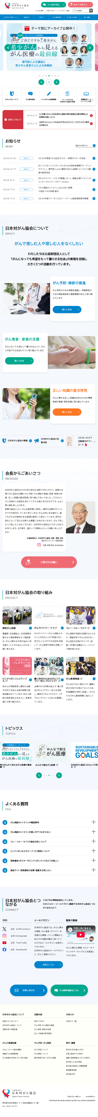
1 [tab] (39, 75)
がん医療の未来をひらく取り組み (15, 1058)
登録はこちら (48, 965)
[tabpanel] (49, 47)
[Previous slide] (39, 775)
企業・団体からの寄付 (74, 1054)
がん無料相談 (54, 5)
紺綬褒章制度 (71, 1070)
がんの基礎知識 (56, 17)
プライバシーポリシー (74, 1096)
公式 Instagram (19, 936)
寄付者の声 (70, 1074)
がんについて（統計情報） (12, 1050)
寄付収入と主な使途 (74, 1062)
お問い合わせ (50, 10)
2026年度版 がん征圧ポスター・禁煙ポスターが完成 (62, 158)
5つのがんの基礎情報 (49, 99)
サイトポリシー (90, 1096)
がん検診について (41, 1054)
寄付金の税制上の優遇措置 (76, 1066)
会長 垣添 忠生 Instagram (53, 545)
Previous (8, 47)
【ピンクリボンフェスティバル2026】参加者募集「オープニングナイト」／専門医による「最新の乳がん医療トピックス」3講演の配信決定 (65, 169)
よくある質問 (39, 10)
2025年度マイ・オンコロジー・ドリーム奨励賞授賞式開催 (63, 198)
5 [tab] (52, 75)
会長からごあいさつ (10, 1021)
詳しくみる (67, 309)
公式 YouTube (19, 943)
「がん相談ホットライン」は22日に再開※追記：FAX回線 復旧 (55, 189)
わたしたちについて (11, 99)
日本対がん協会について (11, 17)
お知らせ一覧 (71, 1021)
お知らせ (41, 17)
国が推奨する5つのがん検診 (45, 1058)
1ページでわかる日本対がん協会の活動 (67, 100)
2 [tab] (42, 75)
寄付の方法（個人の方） (75, 1050)
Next (90, 47)
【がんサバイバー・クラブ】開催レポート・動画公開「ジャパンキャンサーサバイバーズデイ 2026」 (64, 180)
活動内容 (26, 17)
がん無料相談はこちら (69, 990)
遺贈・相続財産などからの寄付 (78, 1058)
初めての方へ (39, 1021)
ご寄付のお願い (49, 562)
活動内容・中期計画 (10, 1029)
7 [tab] (58, 75)
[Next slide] (59, 775)
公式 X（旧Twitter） (21, 929)
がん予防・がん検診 (72, 17)
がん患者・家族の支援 (42, 1029)
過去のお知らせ (82, 145)
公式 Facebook (19, 950)
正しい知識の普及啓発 (43, 1033)
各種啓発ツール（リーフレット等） (86, 100)
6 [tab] (55, 75)
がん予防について (41, 1050)
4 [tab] (49, 75)
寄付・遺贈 (87, 17)
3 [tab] (45, 75)
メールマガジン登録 (63, 10)
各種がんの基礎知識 (10, 1054)
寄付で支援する (80, 5)
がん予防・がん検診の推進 (44, 1025)
